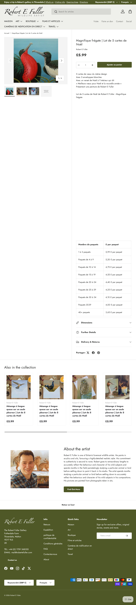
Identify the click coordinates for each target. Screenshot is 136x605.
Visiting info (60, 2)
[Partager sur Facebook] (93, 352)
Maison (8, 21)
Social (129, 21)
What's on (49, 2)
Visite (96, 21)
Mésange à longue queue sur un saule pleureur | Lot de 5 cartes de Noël (16, 411)
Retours (47, 524)
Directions (84, 2)
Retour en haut (68, 504)
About (46, 559)
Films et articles (74, 540)
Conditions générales (53, 543)
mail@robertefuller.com (21, 552)
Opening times (72, 2)
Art (69, 529)
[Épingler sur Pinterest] (98, 352)
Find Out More (73, 489)
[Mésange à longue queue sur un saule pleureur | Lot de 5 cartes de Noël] (19, 387)
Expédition (48, 529)
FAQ (46, 548)
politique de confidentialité (50, 537)
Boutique (72, 535)
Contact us (12, 560)
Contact (119, 21)
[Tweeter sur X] (88, 352)
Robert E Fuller (82, 49)
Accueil (6, 33)
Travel (70, 554)
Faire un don (107, 21)
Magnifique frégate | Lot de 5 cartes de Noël (27, 33)
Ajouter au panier (114, 64)
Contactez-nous (50, 554)
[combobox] (81, 11)
